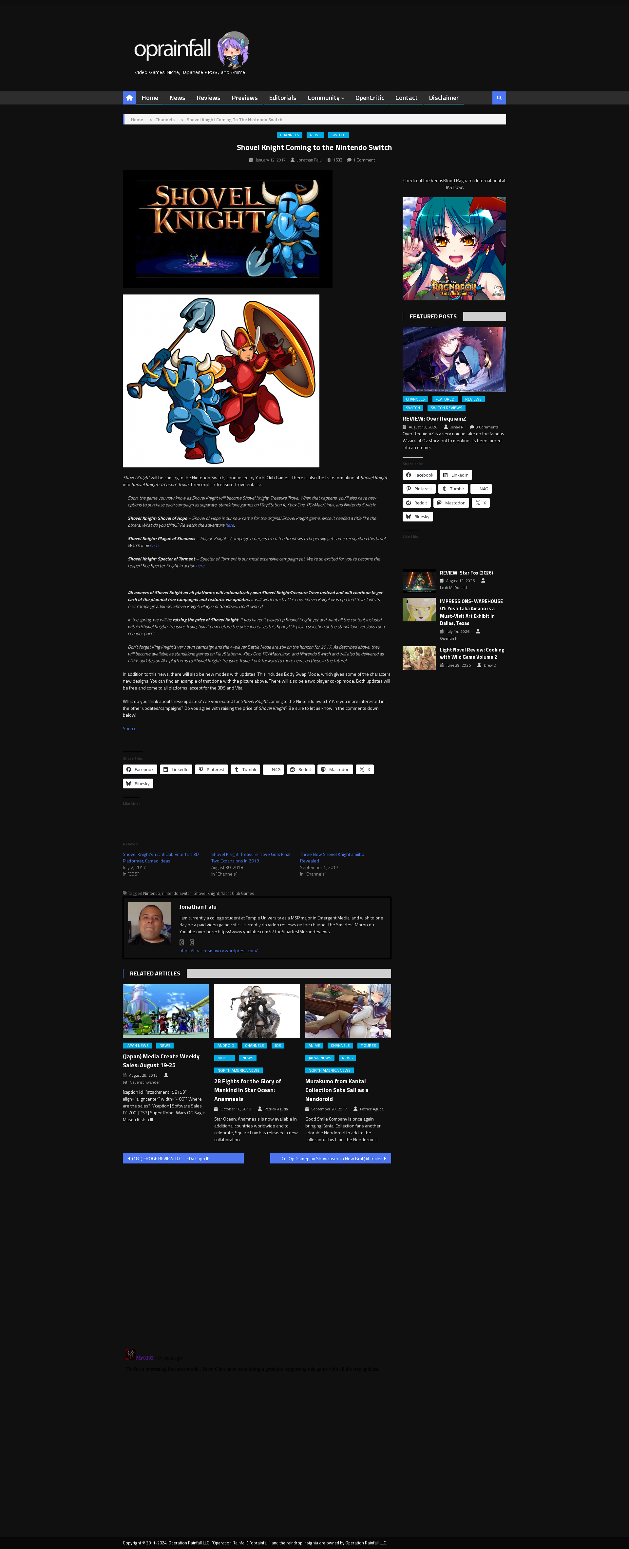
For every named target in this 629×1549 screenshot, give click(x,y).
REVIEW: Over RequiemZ (434, 418)
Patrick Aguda (276, 1109)
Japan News (137, 1045)
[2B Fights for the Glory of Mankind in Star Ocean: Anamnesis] (257, 1011)
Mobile (225, 1058)
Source (130, 728)
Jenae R (457, 427)
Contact (406, 97)
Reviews (208, 97)
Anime (314, 1045)
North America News (238, 1070)
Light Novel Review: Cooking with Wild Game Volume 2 (472, 653)
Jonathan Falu (309, 160)
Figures (368, 1045)
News (177, 97)
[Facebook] (182, 942)
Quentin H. (449, 638)
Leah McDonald (453, 588)
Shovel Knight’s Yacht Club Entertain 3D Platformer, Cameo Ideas (161, 857)
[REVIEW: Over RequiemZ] (454, 359)
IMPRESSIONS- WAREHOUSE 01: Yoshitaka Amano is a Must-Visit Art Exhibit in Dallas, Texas (471, 612)
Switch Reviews (446, 408)
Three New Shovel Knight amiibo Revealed (332, 857)
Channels (289, 135)
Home (150, 97)
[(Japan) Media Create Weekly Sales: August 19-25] (166, 1011)
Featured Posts (433, 316)
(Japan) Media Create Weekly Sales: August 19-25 (161, 1060)
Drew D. (490, 665)
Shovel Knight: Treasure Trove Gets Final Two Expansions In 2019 (250, 857)
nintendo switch (177, 893)
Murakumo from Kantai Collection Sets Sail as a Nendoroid (337, 1090)
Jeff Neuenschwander (141, 1082)
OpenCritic (369, 97)
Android (226, 1045)
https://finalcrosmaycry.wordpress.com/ (219, 950)
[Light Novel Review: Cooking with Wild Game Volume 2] (419, 658)
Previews (245, 97)
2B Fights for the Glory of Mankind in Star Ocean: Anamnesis (247, 1090)
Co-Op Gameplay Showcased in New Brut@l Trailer (332, 1158)
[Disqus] (257, 1252)
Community (324, 97)
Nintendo (151, 893)
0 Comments (487, 427)
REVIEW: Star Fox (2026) (466, 572)
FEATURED (445, 399)
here (229, 524)
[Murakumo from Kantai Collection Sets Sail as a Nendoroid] (348, 1011)
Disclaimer (444, 97)
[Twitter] (192, 942)
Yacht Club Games (237, 893)
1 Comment (364, 160)
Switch (339, 135)
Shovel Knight (206, 893)
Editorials (282, 97)
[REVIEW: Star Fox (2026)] (419, 581)
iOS (278, 1045)
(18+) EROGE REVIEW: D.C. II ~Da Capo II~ (171, 1158)
